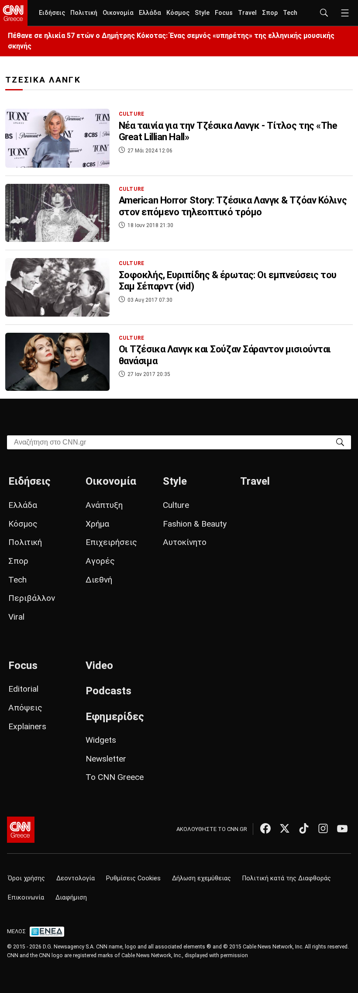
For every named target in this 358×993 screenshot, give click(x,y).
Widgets (101, 740)
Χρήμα (97, 524)
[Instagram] (323, 828)
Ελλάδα (150, 13)
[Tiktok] (304, 828)
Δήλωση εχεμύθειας (201, 878)
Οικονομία (118, 13)
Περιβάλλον (31, 598)
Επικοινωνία (26, 897)
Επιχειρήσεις (111, 542)
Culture (176, 505)
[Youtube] (342, 828)
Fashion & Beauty (195, 524)
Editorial (23, 689)
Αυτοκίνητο (185, 542)
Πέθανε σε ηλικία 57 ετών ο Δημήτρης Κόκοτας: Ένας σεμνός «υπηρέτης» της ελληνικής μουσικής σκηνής (171, 40)
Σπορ (270, 13)
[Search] (340, 441)
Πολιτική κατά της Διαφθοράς (286, 878)
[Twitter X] (284, 828)
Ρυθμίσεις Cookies (133, 878)
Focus (224, 13)
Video (99, 665)
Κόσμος (177, 13)
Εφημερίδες (115, 716)
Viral (16, 617)
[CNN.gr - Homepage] (14, 13)
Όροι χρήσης (26, 878)
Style (202, 13)
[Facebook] (265, 828)
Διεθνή (99, 580)
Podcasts (108, 691)
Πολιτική (83, 13)
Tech (290, 13)
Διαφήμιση (71, 897)
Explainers (27, 726)
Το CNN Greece (115, 777)
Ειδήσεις (52, 13)
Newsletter (106, 759)
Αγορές (100, 561)
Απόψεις (25, 708)
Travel (247, 13)
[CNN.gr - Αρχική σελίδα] (20, 830)
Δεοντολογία (75, 878)
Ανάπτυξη (104, 505)
